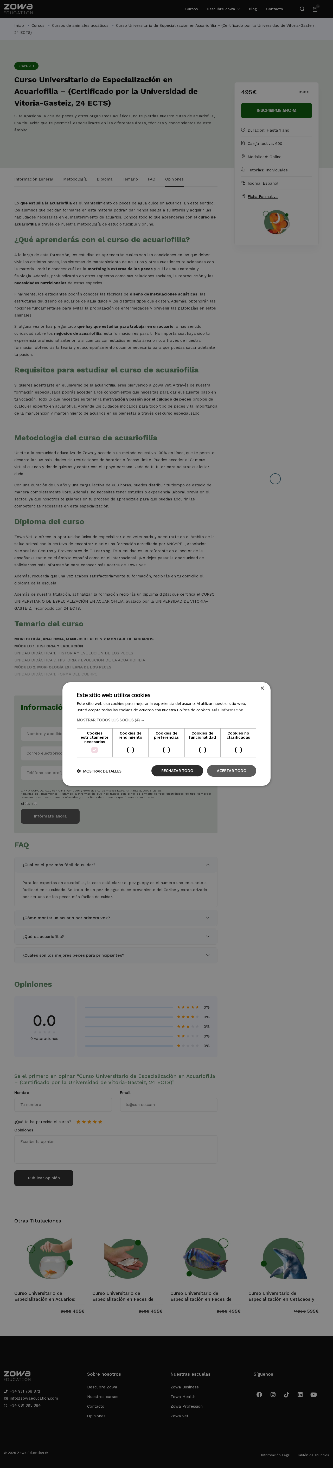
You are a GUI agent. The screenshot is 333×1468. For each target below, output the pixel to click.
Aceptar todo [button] (231, 770)
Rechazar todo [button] (177, 770)
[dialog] (166, 734)
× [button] (262, 688)
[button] (166, 719)
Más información (227, 710)
